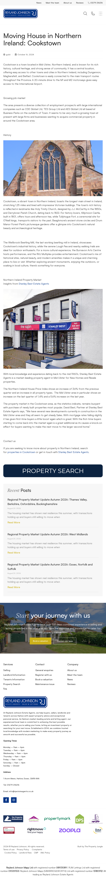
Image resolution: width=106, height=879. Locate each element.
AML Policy (45, 852)
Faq (5, 688)
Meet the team (52, 3)
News (38, 3)
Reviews (80, 3)
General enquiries (44, 670)
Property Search (11, 684)
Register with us (43, 675)
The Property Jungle (94, 846)
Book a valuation (43, 679)
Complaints (37, 849)
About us (67, 3)
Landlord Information (14, 675)
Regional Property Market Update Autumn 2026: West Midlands (47, 534)
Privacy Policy (23, 849)
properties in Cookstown (21, 452)
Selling (6, 670)
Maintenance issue (44, 684)
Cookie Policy (10, 852)
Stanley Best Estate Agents (34, 283)
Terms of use (8, 849)
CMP (36, 852)
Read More (13, 522)
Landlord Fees (25, 852)
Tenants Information (14, 679)
